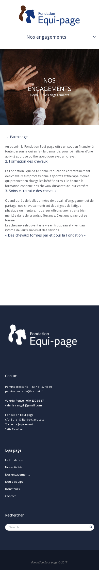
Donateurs (12, 489)
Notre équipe (14, 481)
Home (34, 95)
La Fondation (14, 460)
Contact (10, 496)
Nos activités (13, 467)
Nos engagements (46, 37)
